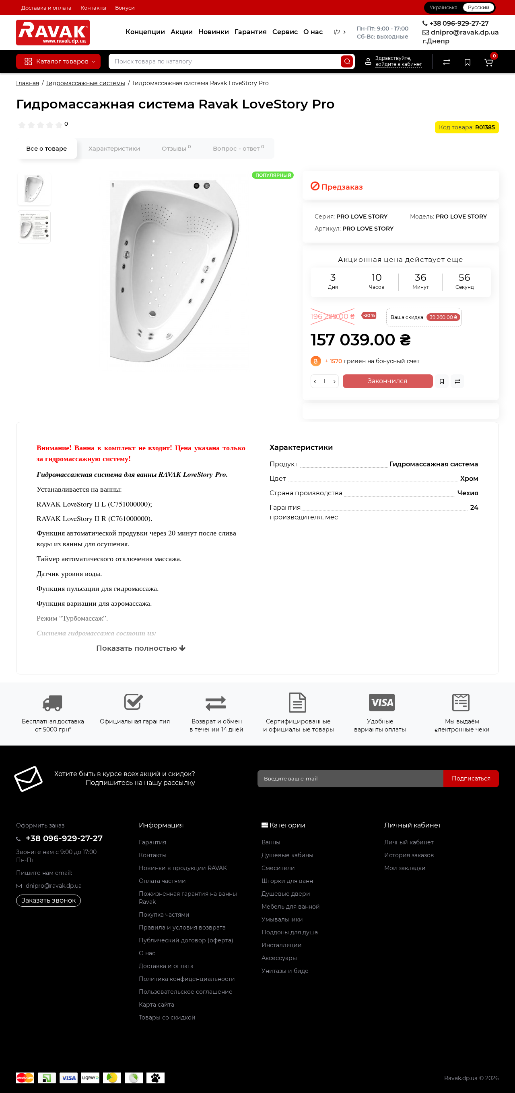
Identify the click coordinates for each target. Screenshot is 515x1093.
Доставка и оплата (46, 7)
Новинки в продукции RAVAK (183, 868)
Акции (182, 32)
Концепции (145, 32)
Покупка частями (164, 914)
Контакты (93, 7)
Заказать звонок (48, 900)
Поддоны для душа (290, 932)
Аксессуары (279, 958)
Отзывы (176, 148)
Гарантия (251, 32)
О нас (313, 32)
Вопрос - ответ (238, 148)
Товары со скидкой (167, 1017)
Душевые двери (286, 893)
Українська (443, 7)
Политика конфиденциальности (187, 979)
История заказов (409, 855)
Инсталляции (282, 945)
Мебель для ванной (291, 906)
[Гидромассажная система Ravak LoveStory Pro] (174, 271)
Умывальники (282, 919)
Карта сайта (156, 1004)
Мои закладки (405, 868)
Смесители (278, 868)
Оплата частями (162, 881)
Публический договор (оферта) (186, 940)
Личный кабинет (409, 842)
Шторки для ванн (287, 881)
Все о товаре (46, 148)
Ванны (271, 842)
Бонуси (125, 7)
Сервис (285, 32)
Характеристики (114, 148)
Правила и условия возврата (182, 927)
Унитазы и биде (285, 971)
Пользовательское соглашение (186, 991)
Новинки (213, 32)
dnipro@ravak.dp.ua (53, 885)
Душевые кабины (287, 855)
